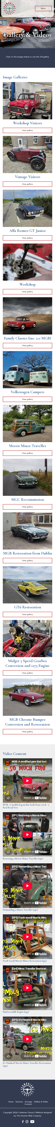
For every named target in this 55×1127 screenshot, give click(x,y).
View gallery (27, 130)
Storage (28, 1102)
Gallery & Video (41, 1102)
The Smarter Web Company (28, 1116)
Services (19, 1102)
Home (11, 1102)
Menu (43, 8)
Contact (28, 1104)
